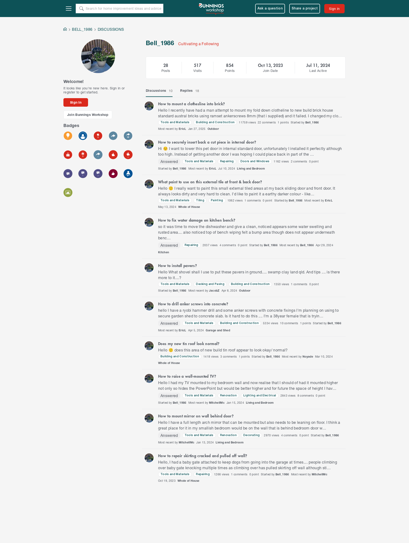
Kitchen (163, 252)
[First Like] (113, 154)
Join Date (270, 71)
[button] (149, 106)
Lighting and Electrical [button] (259, 395)
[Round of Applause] (128, 154)
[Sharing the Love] (113, 173)
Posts (165, 71)
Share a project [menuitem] (305, 8)
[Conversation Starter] (82, 173)
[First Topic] (67, 173)
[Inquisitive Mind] (97, 173)
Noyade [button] (307, 356)
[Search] (81, 8)
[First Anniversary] (67, 154)
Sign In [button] (75, 102)
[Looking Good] (82, 135)
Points (230, 71)
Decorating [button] (251, 435)
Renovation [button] (228, 395)
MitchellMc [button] (217, 402)
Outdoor (213, 129)
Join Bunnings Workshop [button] (88, 115)
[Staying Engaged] (97, 154)
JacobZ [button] (214, 290)
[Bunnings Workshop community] (211, 8)
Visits (197, 71)
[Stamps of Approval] (97, 135)
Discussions (159, 90)
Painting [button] (217, 200)
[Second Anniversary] (82, 154)
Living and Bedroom (251, 168)
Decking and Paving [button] (210, 284)
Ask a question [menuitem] (270, 8)
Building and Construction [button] (215, 122)
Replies (189, 90)
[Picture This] (67, 192)
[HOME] (65, 29)
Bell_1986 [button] (312, 122)
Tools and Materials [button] (174, 122)
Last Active (318, 71)
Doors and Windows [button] (255, 161)
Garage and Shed (218, 330)
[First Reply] (113, 135)
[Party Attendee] (67, 135)
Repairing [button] (227, 161)
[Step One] (128, 173)
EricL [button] (182, 129)
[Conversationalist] (128, 135)
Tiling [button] (200, 200)
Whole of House (189, 207)
